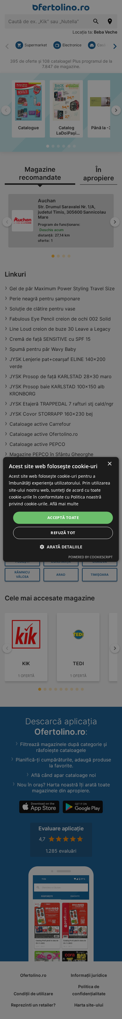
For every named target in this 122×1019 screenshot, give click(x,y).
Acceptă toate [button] (63, 517)
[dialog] (61, 509)
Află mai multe (64, 504)
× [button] (109, 464)
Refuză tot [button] (63, 533)
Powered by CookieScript (90, 557)
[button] (61, 547)
